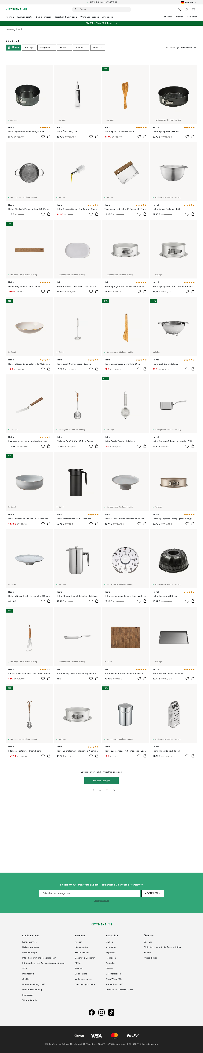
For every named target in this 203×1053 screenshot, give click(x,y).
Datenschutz (28, 974)
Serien (96, 47)
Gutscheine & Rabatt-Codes (119, 990)
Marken (179, 17)
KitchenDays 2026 (114, 984)
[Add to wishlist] (43, 137)
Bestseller (110, 963)
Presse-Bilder (150, 958)
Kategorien (45, 47)
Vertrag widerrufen (101, 901)
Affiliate (147, 953)
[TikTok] (111, 1012)
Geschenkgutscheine (85, 984)
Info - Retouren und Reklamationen (39, 958)
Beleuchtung (81, 974)
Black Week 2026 (114, 979)
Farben (63, 47)
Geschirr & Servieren (66, 16)
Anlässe (109, 968)
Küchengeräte (25, 16)
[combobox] (189, 2)
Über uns (148, 942)
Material (80, 47)
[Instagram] (101, 1012)
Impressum (27, 995)
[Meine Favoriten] (186, 9)
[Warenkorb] (193, 9)
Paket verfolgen (29, 953)
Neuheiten (167, 17)
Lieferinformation (30, 947)
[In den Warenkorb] (49, 136)
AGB (24, 968)
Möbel (78, 963)
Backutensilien (43, 16)
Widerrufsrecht (29, 1000)
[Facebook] (92, 1012)
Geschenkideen (113, 974)
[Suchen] (75, 9)
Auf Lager (29, 47)
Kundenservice (29, 942)
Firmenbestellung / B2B (33, 984)
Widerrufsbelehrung (32, 990)
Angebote (107, 16)
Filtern (15, 47)
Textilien (79, 968)
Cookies (26, 979)
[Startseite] (16, 9)
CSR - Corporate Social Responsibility (162, 947)
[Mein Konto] (179, 9)
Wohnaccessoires (89, 16)
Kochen (10, 16)
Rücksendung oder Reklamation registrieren (43, 963)
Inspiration (192, 17)
